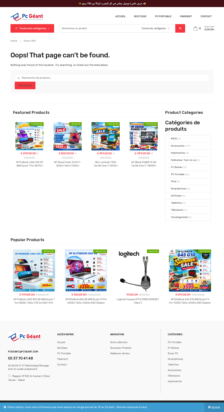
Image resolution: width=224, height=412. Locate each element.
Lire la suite (86, 313)
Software (176, 195)
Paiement (186, 16)
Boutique (140, 16)
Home (13, 40)
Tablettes (176, 202)
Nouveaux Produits (121, 347)
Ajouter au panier (29, 176)
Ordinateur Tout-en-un (183, 160)
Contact (206, 16)
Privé (173, 181)
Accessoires (177, 145)
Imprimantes (178, 152)
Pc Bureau (176, 167)
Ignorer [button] (215, 407)
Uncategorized (179, 217)
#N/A (174, 138)
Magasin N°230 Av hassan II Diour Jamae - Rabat (29, 378)
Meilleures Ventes (120, 353)
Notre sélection (119, 342)
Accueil (120, 16)
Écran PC (173, 353)
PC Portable (163, 16)
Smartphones (178, 188)
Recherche (25, 85)
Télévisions (177, 209)
